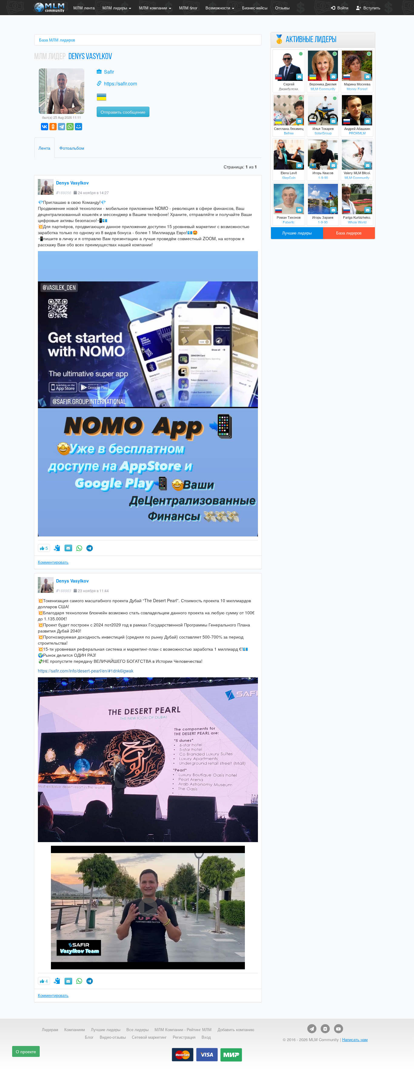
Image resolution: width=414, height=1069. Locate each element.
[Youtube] (338, 1028)
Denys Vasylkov (72, 183)
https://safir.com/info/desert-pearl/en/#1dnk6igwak (85, 671)
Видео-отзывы (113, 1037)
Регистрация (184, 1037)
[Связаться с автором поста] (79, 548)
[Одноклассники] (53, 126)
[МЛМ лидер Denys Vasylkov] (61, 90)
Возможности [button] (218, 8)
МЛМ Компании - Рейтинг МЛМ (183, 1029)
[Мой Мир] (78, 126)
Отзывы (282, 8)
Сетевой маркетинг (149, 1037)
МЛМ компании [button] (153, 8)
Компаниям (74, 1029)
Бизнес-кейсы (254, 8)
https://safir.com (120, 83)
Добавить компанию (236, 1029)
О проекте (26, 1051)
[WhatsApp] (70, 126)
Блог (89, 1037)
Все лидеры (137, 1029)
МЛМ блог (188, 8)
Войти (341, 8)
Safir (109, 71)
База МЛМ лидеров (57, 40)
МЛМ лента (84, 8)
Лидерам (50, 1029)
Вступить (370, 8)
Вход (206, 1037)
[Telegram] (61, 126)
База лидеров (349, 233)
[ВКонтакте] (44, 126)
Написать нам (355, 1039)
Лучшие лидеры (297, 233)
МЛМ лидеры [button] (115, 8)
